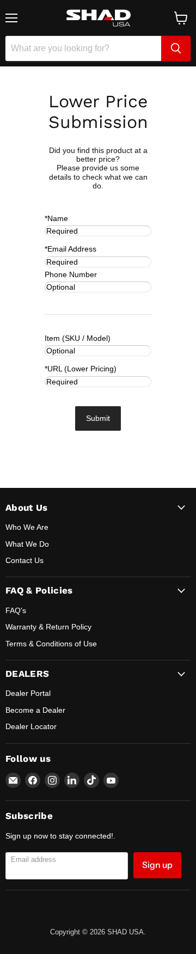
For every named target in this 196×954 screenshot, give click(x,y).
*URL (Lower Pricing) (81, 368)
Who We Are (26, 527)
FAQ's (15, 610)
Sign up (157, 865)
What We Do (27, 544)
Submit (98, 418)
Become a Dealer (35, 710)
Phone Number (71, 274)
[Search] (176, 48)
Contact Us (24, 560)
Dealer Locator (31, 726)
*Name (56, 218)
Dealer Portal (28, 693)
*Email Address (70, 248)
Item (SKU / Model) (78, 338)
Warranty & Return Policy (48, 626)
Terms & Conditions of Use (51, 643)
